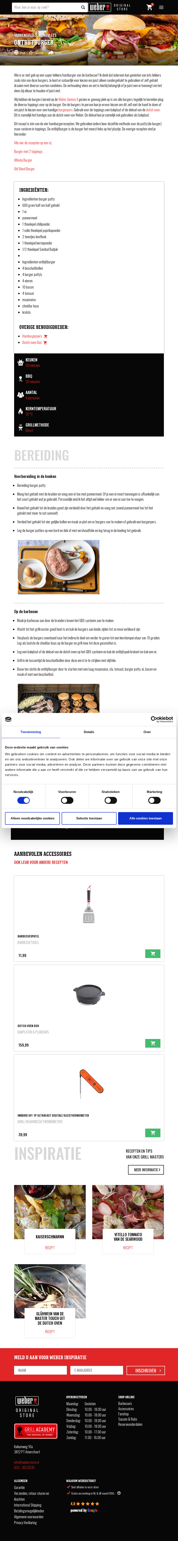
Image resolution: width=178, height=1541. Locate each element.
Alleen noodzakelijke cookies (32, 818)
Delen (58, 52)
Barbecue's (125, 1403)
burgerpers (65, 109)
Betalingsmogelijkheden (29, 1510)
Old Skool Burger (24, 168)
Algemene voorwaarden (28, 1516)
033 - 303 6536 (24, 1467)
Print (22, 52)
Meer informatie (146, 1169)
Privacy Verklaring (25, 1522)
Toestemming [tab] (30, 732)
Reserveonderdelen (130, 1424)
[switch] (67, 800)
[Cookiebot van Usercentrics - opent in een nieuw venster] (154, 719)
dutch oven (153, 109)
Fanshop (123, 1413)
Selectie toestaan (89, 818)
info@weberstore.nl (26, 1462)
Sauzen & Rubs (127, 1419)
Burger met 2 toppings (28, 151)
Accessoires (126, 1408)
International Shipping (27, 1504)
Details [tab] (89, 732)
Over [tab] (147, 732)
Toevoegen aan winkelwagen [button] (152, 953)
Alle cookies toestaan (145, 818)
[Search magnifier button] (83, 7)
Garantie (19, 1487)
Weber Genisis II (68, 99)
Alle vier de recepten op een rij (32, 142)
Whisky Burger (23, 160)
